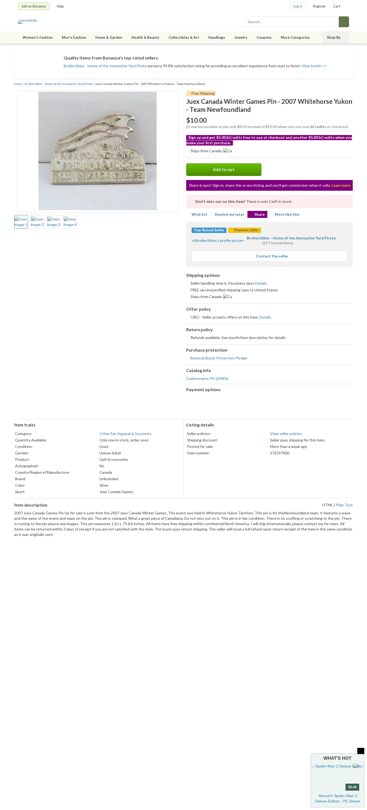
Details (261, 283)
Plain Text (344, 505)
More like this (287, 214)
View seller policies (286, 433)
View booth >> (314, 65)
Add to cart (224, 169)
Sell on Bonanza (33, 6)
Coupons (264, 37)
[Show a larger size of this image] (21, 222)
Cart (336, 6)
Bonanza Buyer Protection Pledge (218, 358)
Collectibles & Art (183, 37)
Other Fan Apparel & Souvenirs (125, 433)
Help (60, 6)
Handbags (216, 37)
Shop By (334, 37)
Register (319, 6)
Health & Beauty (145, 37)
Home (18, 84)
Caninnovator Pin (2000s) (207, 378)
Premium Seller (246, 230)
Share (259, 214)
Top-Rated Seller (209, 230)
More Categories (295, 37)
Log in (297, 6)
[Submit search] (344, 21)
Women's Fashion (38, 37)
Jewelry (240, 37)
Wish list (199, 214)
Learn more (341, 185)
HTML (327, 505)
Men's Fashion (74, 37)
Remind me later (229, 214)
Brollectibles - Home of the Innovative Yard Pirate (105, 65)
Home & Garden (108, 37)
